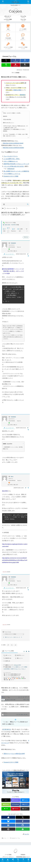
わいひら (5, 624)
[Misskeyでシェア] (25, 574)
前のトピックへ (8, 637)
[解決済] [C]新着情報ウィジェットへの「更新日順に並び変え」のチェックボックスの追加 (13, 271)
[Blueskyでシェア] (19, 574)
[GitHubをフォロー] (23, 825)
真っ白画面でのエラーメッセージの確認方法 (16, 171)
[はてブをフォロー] (8, 825)
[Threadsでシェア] (12, 578)
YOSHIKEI (13, 224)
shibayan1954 (17, 665)
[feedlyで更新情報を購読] (23, 829)
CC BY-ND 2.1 (7, 729)
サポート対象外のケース (11, 161)
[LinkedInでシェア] (19, 582)
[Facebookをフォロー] (23, 821)
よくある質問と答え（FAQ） (12, 158)
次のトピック (17, 637)
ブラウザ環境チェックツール (12, 173)
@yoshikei (5, 491)
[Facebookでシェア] (5, 578)
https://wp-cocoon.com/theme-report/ (13, 143)
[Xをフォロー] (23, 817)
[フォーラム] (3, 208)
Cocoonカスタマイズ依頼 (11, 176)
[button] (25, 65)
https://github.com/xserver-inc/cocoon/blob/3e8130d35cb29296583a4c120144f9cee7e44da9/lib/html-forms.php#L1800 (14, 560)
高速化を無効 (17, 90)
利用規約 (23, 854)
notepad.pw (10, 168)
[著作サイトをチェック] (8, 817)
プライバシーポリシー (8, 857)
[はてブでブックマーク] (25, 578)
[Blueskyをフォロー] (8, 821)
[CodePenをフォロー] (8, 829)
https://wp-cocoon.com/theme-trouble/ (13, 147)
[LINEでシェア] (5, 582)
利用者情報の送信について (23, 857)
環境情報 (22, 94)
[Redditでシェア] (19, 578)
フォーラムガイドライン (11, 156)
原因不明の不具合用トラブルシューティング (16, 164)
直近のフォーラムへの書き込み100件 (14, 753)
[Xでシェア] (5, 574)
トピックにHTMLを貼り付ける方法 (14, 166)
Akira (12, 476)
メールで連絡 (8, 854)
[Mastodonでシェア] (12, 574)
